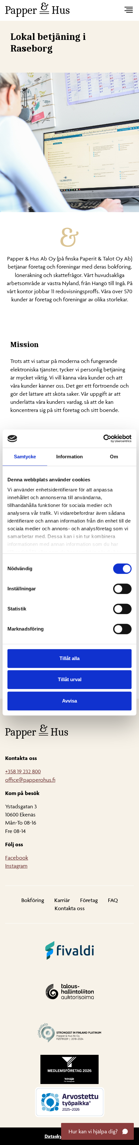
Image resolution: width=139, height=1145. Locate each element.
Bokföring (32, 900)
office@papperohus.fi (30, 780)
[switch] (122, 589)
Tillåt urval (69, 679)
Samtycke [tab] (25, 456)
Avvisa (69, 701)
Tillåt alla (69, 658)
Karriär (62, 900)
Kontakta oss (70, 908)
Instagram (16, 865)
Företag (89, 900)
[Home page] (64, 10)
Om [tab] (114, 456)
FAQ (113, 900)
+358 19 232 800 (23, 771)
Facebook (16, 857)
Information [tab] (69, 456)
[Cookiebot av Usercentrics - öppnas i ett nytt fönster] (103, 438)
